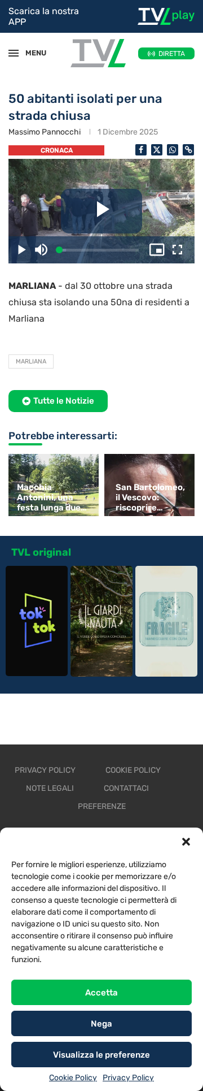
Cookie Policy (73, 1078)
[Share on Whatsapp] (172, 149)
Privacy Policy (128, 1078)
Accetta (101, 993)
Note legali (50, 788)
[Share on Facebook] (141, 149)
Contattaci (126, 788)
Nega (101, 1024)
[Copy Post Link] (188, 149)
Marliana (31, 361)
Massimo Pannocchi (44, 132)
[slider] (99, 250)
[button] (186, 841)
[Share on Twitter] (156, 149)
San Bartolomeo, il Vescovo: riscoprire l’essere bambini (150, 497)
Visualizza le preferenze (101, 1055)
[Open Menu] (13, 53)
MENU (30, 53)
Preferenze (102, 806)
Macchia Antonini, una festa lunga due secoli (49, 497)
